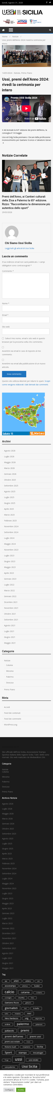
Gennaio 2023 (10, 579)
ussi (18, 1059)
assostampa (10, 986)
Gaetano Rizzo (12, 1002)
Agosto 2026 (9, 450)
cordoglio (8, 998)
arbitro (28, 981)
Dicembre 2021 (11, 602)
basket (37, 986)
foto (32, 998)
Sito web (6, 326)
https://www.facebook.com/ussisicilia (46, 2)
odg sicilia (38, 1018)
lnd (25, 1008)
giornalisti (11, 1008)
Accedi (7, 707)
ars (39, 981)
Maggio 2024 (10, 544)
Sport (8, 1052)
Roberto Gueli (10, 1047)
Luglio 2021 (9, 631)
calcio (9, 991)
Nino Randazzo (11, 1018)
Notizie (17, 73)
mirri (29, 1013)
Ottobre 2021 (10, 613)
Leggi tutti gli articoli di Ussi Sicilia (19, 248)
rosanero (26, 1047)
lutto (6, 1014)
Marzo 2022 (9, 590)
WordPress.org (10, 724)
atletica (25, 986)
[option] (26, 187)
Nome (5, 303)
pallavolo (9, 1030)
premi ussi (35, 1036)
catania (25, 992)
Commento (8, 271)
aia (6, 981)
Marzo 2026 (9, 468)
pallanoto (39, 1024)
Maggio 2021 (10, 643)
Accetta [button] (21, 1090)
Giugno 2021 (9, 637)
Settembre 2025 (11, 485)
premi (25, 1030)
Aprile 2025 (9, 509)
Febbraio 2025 (10, 520)
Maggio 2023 (10, 567)
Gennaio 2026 (10, 474)
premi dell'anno (14, 1036)
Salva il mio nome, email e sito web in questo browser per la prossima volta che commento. (23, 340)
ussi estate (33, 1060)
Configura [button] (9, 1090)
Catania (9, 665)
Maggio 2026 (10, 462)
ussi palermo (10, 1067)
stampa (22, 1052)
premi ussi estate (12, 1041)
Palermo (10, 676)
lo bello (36, 1008)
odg (26, 1018)
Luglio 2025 (9, 497)
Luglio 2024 (9, 538)
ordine (7, 1024)
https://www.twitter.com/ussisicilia (50, 2)
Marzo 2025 (9, 514)
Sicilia (40, 1046)
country (21, 998)
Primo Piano (26, 73)
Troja (6, 1060)
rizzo (28, 1042)
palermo (23, 1024)
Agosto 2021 (9, 625)
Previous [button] (4, 190)
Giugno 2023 (9, 561)
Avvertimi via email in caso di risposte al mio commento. (21, 353)
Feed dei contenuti (12, 713)
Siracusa (9, 682)
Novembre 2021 (11, 608)
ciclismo (39, 993)
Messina (9, 671)
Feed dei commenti (12, 718)
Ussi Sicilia (29, 1066)
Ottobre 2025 (10, 480)
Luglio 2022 (9, 584)
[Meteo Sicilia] (23, 434)
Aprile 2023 (9, 573)
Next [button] (49, 190)
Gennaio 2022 (10, 596)
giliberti (28, 1003)
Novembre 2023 (11, 549)
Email (5, 315)
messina (18, 1014)
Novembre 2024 (11, 526)
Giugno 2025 (9, 503)
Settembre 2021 (11, 619)
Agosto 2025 (9, 491)
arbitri (16, 981)
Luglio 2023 (9, 555)
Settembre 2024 (11, 532)
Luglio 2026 (9, 456)
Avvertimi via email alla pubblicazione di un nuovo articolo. (23, 365)
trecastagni (38, 1052)
